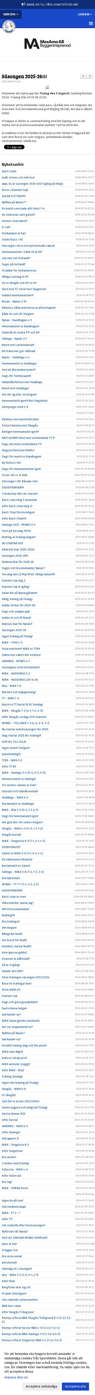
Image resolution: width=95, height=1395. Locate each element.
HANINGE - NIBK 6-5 (15, 1126)
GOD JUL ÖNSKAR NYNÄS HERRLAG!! (25, 1237)
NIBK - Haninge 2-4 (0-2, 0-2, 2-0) (24, 772)
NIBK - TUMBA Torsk (15, 1188)
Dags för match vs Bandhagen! (21, 456)
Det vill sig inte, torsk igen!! (19, 394)
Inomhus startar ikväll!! (16, 946)
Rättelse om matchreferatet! (20, 419)
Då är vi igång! (11, 965)
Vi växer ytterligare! (14, 1293)
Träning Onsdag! (12, 1076)
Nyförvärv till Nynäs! (15, 1231)
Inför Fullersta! (11, 1175)
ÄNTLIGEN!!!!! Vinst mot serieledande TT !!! (28, 438)
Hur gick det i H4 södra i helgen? (22, 822)
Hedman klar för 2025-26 (18, 562)
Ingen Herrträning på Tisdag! (20, 1082)
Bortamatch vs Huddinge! (18, 803)
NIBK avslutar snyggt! (16, 1064)
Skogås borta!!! (11, 834)
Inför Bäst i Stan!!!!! (14, 518)
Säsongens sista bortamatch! (21, 667)
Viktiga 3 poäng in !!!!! (15, 276)
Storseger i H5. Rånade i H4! (20, 481)
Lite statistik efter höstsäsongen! (23, 1225)
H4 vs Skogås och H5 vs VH (19, 283)
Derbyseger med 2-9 (15, 407)
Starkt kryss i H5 (12, 239)
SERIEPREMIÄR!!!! (13, 487)
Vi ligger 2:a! (9, 1250)
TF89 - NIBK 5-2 (12, 760)
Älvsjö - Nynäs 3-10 (14, 301)
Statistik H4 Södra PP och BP (21, 332)
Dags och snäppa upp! (16, 611)
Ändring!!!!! (8, 915)
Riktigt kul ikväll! (12, 934)
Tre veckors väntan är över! (19, 785)
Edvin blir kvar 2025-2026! (18, 549)
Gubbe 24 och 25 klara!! (16, 617)
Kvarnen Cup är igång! (15, 586)
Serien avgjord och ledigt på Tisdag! (25, 1107)
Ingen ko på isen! (12, 1200)
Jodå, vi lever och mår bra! (18, 177)
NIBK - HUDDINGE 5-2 (16, 673)
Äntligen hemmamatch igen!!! (20, 431)
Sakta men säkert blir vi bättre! (21, 655)
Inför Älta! (8, 1281)
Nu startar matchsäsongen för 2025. (25, 729)
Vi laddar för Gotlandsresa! (19, 270)
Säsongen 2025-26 (14, 630)
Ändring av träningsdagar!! (19, 537)
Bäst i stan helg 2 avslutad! (19, 500)
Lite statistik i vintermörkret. (20, 1299)
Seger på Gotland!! (13, 264)
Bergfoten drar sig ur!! (16, 1287)
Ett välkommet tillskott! (17, 859)
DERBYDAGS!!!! (11, 847)
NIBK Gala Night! (12, 1051)
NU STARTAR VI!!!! (12, 543)
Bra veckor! (9, 1157)
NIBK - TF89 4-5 (12, 642)
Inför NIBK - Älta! (13, 1070)
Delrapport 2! (10, 1138)
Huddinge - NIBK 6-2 (15, 797)
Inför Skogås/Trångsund (18, 1312)
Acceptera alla (75, 1386)
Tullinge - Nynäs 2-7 (14, 338)
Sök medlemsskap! (14, 1206)
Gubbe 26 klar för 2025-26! (19, 605)
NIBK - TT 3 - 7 (11, 1213)
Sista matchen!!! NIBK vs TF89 (21, 648)
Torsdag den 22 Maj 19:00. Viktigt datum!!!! (28, 574)
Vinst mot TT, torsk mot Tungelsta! (24, 289)
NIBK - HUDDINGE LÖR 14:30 (20, 679)
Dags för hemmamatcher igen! (21, 469)
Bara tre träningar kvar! (17, 983)
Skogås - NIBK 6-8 (14, 1089)
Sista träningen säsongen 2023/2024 (26, 977)
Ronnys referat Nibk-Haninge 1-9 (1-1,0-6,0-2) (31, 1334)
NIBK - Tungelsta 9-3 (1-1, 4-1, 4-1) (23, 841)
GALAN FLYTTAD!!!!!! (14, 196)
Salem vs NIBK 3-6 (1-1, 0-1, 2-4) (22, 853)
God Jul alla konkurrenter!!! (19, 369)
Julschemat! (9, 1262)
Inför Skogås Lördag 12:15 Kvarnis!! (24, 717)
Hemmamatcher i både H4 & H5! (22, 252)
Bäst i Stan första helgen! (18, 512)
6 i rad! (6, 227)
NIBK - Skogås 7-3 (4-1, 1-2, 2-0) (22, 710)
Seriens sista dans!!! (14, 221)
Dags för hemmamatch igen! (20, 816)
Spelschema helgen (14, 1008)
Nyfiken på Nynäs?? (14, 202)
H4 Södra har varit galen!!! (18, 214)
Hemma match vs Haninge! (19, 779)
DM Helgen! (9, 927)
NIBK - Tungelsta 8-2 (15, 1144)
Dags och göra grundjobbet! (20, 1002)
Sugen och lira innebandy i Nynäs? (23, 568)
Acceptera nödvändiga (41, 1386)
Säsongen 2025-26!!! (24, 76)
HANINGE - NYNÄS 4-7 (16, 661)
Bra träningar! (11, 921)
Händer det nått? (12, 971)
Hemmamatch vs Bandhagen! (20, 326)
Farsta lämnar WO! (13, 1113)
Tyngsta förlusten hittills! (18, 450)
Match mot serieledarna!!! (18, 345)
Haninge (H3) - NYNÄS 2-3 (18, 524)
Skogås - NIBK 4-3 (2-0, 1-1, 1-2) (22, 828)
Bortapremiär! (11, 878)
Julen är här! (9, 1244)
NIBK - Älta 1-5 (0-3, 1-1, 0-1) (20, 810)
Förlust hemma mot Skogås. (20, 425)
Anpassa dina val (16, 1377)
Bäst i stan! (9, 171)
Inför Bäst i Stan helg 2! (17, 506)
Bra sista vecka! (12, 1256)
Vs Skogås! (9, 1095)
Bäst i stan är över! (14, 896)
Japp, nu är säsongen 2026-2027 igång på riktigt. (33, 183)
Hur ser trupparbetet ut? (17, 1027)
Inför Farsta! (10, 1120)
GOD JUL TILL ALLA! (14, 741)
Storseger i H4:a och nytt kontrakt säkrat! (28, 245)
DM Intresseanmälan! (15, 909)
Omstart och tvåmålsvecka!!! (20, 791)
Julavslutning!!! (11, 754)
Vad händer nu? (11, 1014)
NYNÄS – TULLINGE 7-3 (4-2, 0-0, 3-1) (25, 723)
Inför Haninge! (11, 1132)
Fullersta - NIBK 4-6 (15, 1169)
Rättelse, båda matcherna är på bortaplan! (29, 307)
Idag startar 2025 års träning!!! (21, 735)
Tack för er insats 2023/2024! (20, 1101)
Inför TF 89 (9, 766)
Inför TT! (7, 1219)
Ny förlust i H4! (11, 462)
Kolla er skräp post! (14, 1058)
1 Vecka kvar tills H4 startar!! (20, 493)
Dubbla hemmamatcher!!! (18, 295)
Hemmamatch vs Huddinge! (19, 363)
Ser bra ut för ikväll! (14, 940)
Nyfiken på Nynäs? (13, 1033)
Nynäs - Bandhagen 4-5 (17, 320)
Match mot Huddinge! (15, 388)
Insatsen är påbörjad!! (16, 958)
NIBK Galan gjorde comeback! (21, 1020)
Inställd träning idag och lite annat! (24, 1045)
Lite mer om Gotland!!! (16, 258)
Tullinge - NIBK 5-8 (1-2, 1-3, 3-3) (23, 872)
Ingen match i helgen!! (16, 748)
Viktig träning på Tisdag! (17, 599)
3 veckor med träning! (15, 1163)
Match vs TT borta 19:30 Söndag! (22, 704)
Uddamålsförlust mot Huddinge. (22, 382)
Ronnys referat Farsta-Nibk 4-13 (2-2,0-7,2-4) (31, 1327)
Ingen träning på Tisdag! (17, 636)
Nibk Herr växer (11, 1306)
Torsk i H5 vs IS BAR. (15, 475)
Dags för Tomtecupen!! (16, 376)
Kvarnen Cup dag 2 (13, 580)
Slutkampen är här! (14, 233)
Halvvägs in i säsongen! (17, 1268)
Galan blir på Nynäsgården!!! (19, 593)
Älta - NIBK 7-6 (11, 686)
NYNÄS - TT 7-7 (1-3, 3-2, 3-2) (20, 884)
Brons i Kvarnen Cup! (15, 190)
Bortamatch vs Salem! (16, 865)
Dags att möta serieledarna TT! (22, 444)
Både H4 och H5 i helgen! (18, 314)
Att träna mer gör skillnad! (18, 351)
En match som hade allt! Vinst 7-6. (23, 208)
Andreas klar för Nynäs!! (17, 624)
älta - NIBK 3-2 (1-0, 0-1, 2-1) (20, 1275)
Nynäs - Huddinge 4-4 (16, 357)
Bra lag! (7, 1182)
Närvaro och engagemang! (19, 692)
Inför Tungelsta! (12, 1151)
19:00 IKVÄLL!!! (11, 989)
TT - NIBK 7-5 (10, 698)
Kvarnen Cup (9, 996)
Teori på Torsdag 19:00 (16, 531)
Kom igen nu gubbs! (14, 952)
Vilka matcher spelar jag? (18, 903)
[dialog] (47, 1370)
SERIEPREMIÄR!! (12, 890)
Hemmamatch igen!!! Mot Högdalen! (25, 400)
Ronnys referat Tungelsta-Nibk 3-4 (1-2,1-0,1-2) (32, 1340)
